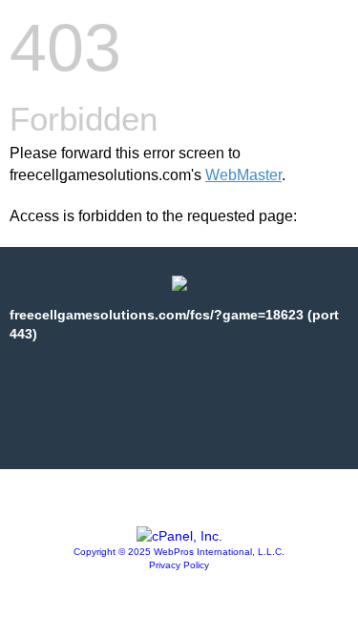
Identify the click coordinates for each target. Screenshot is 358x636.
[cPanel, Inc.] (179, 536)
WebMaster (243, 175)
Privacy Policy (179, 565)
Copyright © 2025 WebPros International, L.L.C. (179, 551)
